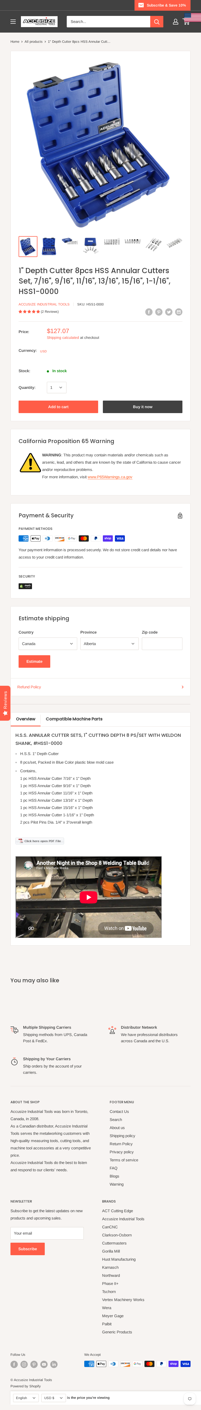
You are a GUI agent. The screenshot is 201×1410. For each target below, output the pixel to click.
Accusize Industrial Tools (44, 304)
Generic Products (117, 1332)
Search (116, 1119)
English (21, 1398)
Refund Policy (29, 687)
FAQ (114, 1168)
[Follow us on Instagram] (24, 1364)
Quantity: (27, 387)
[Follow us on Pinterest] (34, 1364)
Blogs (114, 1176)
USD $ (49, 1398)
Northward (111, 1275)
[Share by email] (178, 312)
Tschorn (109, 1291)
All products (34, 42)
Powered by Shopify (25, 1386)
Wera (106, 1307)
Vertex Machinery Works (123, 1299)
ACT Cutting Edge (117, 1211)
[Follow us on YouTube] (44, 1364)
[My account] (175, 21)
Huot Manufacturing (119, 1259)
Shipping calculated (63, 337)
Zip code (150, 632)
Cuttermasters (114, 1243)
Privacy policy (122, 1152)
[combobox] (108, 21)
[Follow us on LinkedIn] (54, 1364)
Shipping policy (122, 1135)
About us (117, 1127)
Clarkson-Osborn (117, 1235)
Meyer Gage (113, 1316)
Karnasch (110, 1267)
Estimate (34, 661)
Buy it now (142, 406)
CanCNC (110, 1227)
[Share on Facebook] (149, 312)
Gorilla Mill (111, 1251)
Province (88, 632)
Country (26, 632)
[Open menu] (13, 22)
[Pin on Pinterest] (159, 312)
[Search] (156, 21)
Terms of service (124, 1160)
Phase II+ (110, 1283)
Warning (117, 1184)
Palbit (106, 1324)
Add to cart (58, 406)
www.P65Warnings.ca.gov (110, 477)
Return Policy (121, 1144)
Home (14, 42)
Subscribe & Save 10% (166, 5)
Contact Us (119, 1111)
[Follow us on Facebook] (14, 1364)
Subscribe (27, 1249)
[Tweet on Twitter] (168, 312)
